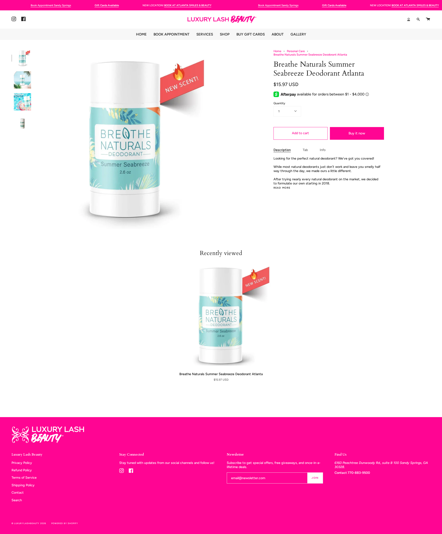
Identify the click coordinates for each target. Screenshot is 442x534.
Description (282, 150)
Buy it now (357, 133)
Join (314, 477)
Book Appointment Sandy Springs (51, 5)
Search (17, 500)
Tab (305, 150)
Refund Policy (22, 470)
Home (277, 51)
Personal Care (296, 51)
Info (323, 150)
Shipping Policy (23, 485)
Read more (282, 188)
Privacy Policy (22, 463)
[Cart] (428, 19)
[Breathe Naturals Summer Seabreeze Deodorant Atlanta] (221, 315)
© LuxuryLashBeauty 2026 (29, 523)
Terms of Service (24, 477)
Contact (18, 492)
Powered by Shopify (64, 523)
